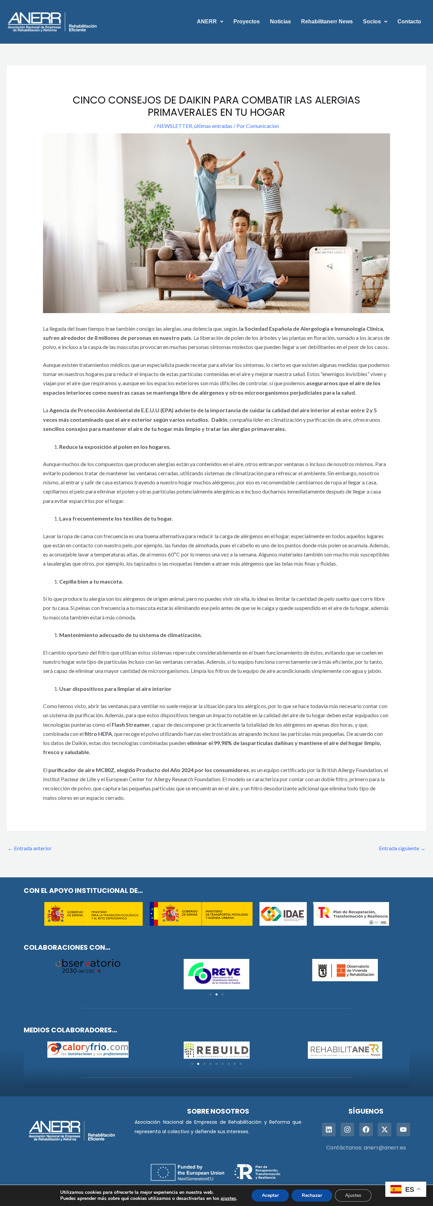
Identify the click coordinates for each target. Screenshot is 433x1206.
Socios (372, 21)
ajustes (228, 1199)
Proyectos (246, 21)
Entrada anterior (29, 848)
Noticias (280, 21)
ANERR (207, 21)
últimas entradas (213, 126)
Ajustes (353, 1195)
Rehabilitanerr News (327, 21)
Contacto (409, 21)
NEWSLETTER (174, 126)
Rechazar (312, 1195)
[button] (210, 21)
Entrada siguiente (402, 848)
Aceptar (270, 1195)
